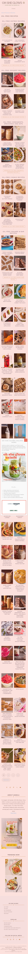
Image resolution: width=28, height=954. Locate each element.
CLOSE (25, 440)
